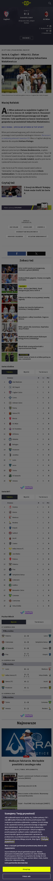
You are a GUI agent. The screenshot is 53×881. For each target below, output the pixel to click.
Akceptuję (26, 869)
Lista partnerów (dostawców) (16, 863)
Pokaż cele (26, 876)
